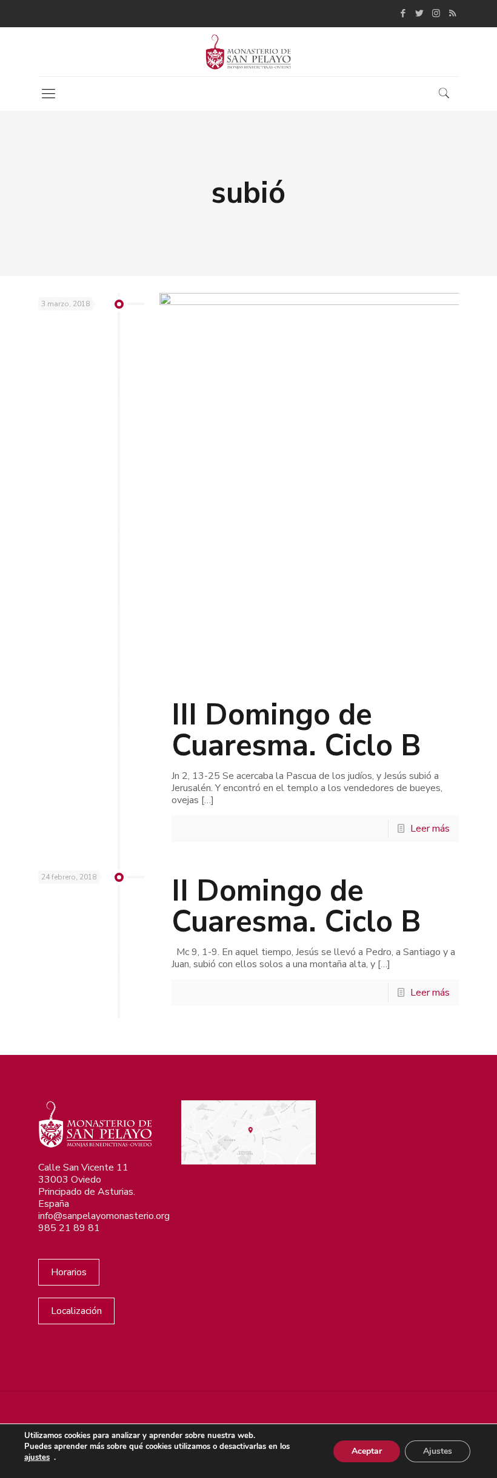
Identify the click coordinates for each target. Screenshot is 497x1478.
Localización (76, 1311)
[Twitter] (419, 13)
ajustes (37, 1457)
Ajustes (437, 1451)
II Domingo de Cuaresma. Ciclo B (296, 906)
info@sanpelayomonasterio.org (104, 1216)
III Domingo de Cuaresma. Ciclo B (296, 730)
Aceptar (367, 1451)
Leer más (430, 828)
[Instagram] (436, 13)
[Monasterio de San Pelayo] (248, 51)
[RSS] (452, 13)
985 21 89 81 (69, 1228)
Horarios (69, 1272)
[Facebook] (403, 13)
